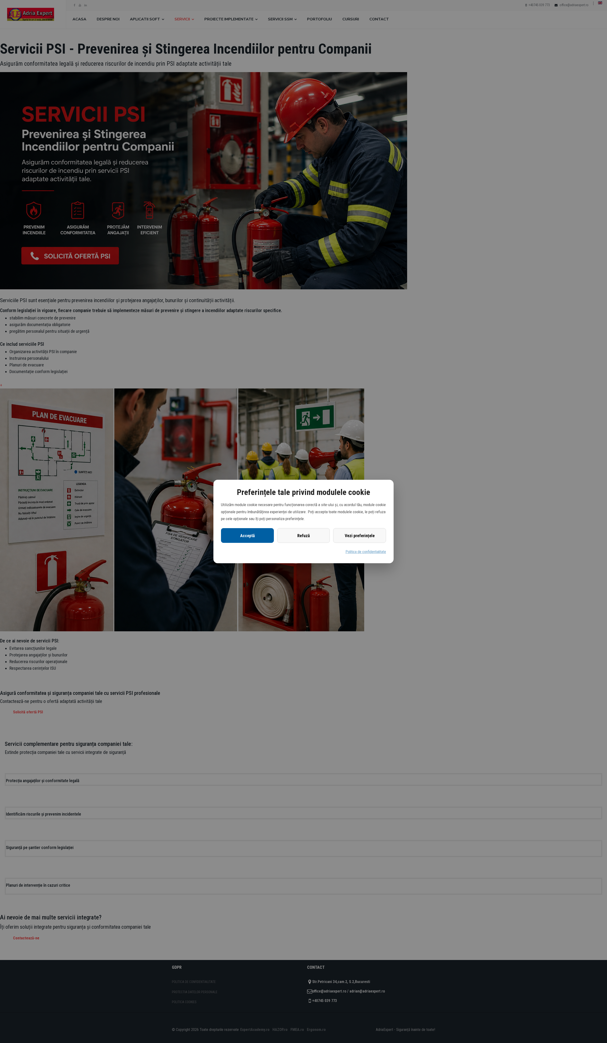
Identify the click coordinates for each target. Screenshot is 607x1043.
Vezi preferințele (360, 535)
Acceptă (247, 535)
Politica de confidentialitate (365, 551)
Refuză (303, 535)
